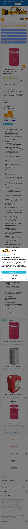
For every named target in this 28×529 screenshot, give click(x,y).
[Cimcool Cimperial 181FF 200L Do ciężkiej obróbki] (14, 411)
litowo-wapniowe (5, 517)
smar (17, 504)
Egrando (3, 500)
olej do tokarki (20, 513)
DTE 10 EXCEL (20, 515)
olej (5, 498)
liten (7, 502)
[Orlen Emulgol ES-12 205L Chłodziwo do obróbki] (14, 356)
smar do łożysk (9, 510)
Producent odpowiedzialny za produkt (9, 432)
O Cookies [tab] (23, 254)
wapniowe (17, 506)
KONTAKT (18, 3)
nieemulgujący (4, 508)
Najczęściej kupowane (8, 33)
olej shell (21, 510)
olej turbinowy (23, 508)
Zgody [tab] (5, 254)
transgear (16, 510)
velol (11, 517)
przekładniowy (15, 498)
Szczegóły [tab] (14, 254)
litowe (20, 498)
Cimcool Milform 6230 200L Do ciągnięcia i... (14, 341)
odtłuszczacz (13, 513)
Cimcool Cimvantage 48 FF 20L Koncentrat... (14, 394)
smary (9, 498)
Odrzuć (14, 278)
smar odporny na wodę (13, 508)
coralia (23, 502)
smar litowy (10, 515)
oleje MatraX (4, 515)
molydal (10, 504)
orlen (3, 498)
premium (12, 506)
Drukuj (5, 102)
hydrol (24, 498)
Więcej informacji (8, 123)
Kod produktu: (5, 87)
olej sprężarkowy (5, 513)
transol (3, 502)
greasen (21, 500)
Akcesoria (16, 123)
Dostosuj (13, 275)
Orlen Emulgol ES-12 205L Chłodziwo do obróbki (14, 366)
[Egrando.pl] (14, 11)
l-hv (14, 504)
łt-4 (15, 515)
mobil (6, 504)
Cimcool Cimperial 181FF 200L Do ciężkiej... (14, 422)
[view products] (14, 439)
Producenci (5, 36)
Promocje (4, 39)
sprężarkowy (11, 502)
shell (14, 517)
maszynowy (15, 500)
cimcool (3, 510)
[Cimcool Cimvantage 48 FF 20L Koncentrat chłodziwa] (14, 383)
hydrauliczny (9, 500)
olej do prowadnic (5, 506)
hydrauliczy (18, 502)
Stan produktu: (6, 89)
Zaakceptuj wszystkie (14, 272)
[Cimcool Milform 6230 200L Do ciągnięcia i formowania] (14, 330)
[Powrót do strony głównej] (1, 24)
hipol (2, 504)
